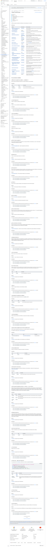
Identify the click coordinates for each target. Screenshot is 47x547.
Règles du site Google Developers (22, 522)
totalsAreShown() (14, 74)
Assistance (15, 4)
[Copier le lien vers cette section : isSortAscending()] (18, 252)
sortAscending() (14, 69)
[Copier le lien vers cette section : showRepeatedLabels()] (19, 412)
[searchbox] (4, 6)
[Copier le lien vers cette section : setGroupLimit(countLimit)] (21, 366)
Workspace (7, 0)
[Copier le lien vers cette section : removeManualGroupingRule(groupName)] (25, 295)
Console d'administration (24, 535)
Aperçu (2, 4)
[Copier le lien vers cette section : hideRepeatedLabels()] (19, 237)
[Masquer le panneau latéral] (8, 545)
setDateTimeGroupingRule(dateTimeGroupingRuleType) (16, 57)
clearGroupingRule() (14, 31)
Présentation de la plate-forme (13, 535)
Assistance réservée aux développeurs (14, 538)
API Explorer (23, 538)
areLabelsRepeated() (14, 30)
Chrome (22, 542)
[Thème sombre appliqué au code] (40, 463)
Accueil (12, 10)
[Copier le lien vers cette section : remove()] (15, 285)
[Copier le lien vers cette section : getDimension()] (17, 154)
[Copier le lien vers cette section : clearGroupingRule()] (19, 113)
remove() (13, 52)
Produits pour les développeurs (13, 536)
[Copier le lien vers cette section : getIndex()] (16, 182)
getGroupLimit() (14, 38)
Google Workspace (16, 10)
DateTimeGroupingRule (23, 35)
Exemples (11, 4)
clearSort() (13, 33)
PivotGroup (22, 28)
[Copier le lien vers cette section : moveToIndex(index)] (19, 265)
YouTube (34, 538)
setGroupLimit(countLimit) (15, 60)
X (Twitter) (34, 537)
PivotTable (22, 42)
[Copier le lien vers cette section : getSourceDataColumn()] (20, 208)
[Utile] (40, 10)
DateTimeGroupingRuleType (26, 335)
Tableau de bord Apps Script (25, 536)
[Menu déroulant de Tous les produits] (23, 1)
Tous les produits (39, 542)
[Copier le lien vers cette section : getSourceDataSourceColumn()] (22, 223)
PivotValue (17, 475)
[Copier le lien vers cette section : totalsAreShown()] (18, 503)
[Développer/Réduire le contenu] (15, 14)
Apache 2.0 (11, 522)
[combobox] (34, 0)
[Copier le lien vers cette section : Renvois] (14, 90)
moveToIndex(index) (14, 50)
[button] (4, 11)
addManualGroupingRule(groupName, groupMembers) (16, 29)
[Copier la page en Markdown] (23, 12)
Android (19, 542)
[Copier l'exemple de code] (41, 463)
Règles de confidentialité (18, 545)
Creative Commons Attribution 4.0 (28, 521)
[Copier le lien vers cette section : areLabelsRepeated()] (19, 100)
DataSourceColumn (22, 46)
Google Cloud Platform (29, 542)
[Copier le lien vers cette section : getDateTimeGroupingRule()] (21, 140)
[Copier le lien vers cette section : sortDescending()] (18, 490)
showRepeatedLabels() (15, 65)
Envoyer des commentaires (38, 12)
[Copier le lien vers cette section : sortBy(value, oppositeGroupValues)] (25, 460)
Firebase (25, 542)
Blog (33, 535)
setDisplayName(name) (15, 59)
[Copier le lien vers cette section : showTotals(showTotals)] (20, 428)
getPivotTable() (14, 42)
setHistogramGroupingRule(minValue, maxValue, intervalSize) (16, 63)
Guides (5, 4)
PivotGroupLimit (14, 173)
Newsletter (34, 536)
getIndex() (13, 40)
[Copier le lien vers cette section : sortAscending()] (18, 447)
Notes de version (12, 537)
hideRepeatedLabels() (15, 47)
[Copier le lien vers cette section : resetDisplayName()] (19, 314)
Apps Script (20, 10)
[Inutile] (41, 10)
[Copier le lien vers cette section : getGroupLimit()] (18, 167)
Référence (8, 4)
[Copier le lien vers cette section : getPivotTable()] (18, 195)
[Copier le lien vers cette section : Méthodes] (15, 25)
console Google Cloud (24, 537)
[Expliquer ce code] (39, 463)
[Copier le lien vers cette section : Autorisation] (15, 93)
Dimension (22, 37)
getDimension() (14, 37)
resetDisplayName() (14, 55)
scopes (35, 108)
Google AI (35, 542)
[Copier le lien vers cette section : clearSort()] (16, 126)
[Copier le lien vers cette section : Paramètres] (15, 83)
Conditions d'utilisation (12, 545)
